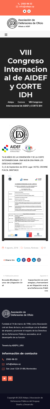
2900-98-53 (11, 359)
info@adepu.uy (13, 364)
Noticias (34, 248)
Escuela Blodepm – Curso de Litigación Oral (12, 282)
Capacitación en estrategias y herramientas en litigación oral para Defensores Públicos (37, 285)
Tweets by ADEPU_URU (13, 345)
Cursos (27, 248)
